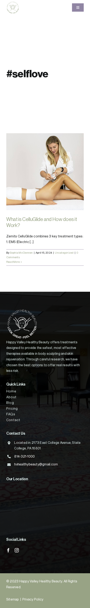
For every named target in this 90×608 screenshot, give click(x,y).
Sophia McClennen (21, 252)
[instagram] (17, 550)
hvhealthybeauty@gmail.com (36, 464)
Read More (13, 262)
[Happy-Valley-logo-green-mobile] (12, 2)
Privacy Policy (32, 599)
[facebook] (8, 550)
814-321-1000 (24, 456)
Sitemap (12, 599)
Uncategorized (64, 252)
